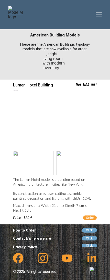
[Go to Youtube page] (67, 258)
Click (89, 230)
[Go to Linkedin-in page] (92, 258)
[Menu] (99, 14)
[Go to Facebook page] (18, 258)
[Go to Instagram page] (43, 258)
